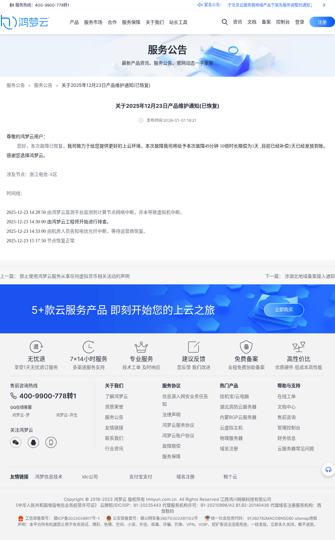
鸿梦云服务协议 (178, 425)
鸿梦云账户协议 (178, 435)
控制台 (283, 21)
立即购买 (284, 309)
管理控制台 (288, 427)
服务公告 (16, 85)
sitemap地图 (306, 518)
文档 (251, 21)
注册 (322, 22)
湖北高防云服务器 (238, 406)
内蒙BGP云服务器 (238, 417)
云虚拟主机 (231, 427)
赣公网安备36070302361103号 (169, 518)
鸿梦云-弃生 (67, 415)
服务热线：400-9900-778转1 (42, 5)
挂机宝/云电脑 (234, 396)
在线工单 (286, 396)
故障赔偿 (171, 446)
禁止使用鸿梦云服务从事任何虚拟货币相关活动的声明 (75, 276)
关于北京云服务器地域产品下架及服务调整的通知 (262, 5)
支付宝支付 (140, 476)
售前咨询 (286, 417)
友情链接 (114, 427)
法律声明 (171, 414)
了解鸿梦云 (116, 396)
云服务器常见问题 (295, 448)
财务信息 (286, 438)
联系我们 (114, 438)
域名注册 (229, 448)
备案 (266, 21)
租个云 (230, 476)
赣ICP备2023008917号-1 (77, 518)
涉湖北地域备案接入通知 (310, 276)
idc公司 (90, 476)
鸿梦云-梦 (21, 415)
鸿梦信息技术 (48, 476)
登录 (299, 21)
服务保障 (171, 456)
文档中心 (286, 406)
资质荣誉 (114, 406)
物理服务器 (231, 438)
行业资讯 (114, 448)
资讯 (237, 21)
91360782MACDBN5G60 (270, 518)
